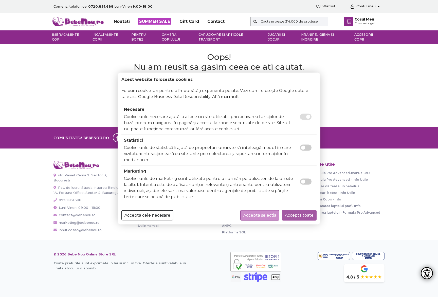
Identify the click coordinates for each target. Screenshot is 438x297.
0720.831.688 (69, 200)
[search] (255, 21)
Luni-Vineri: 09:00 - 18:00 (79, 208)
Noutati (122, 21)
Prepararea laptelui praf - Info (336, 206)
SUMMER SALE (154, 21)
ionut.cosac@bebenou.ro (80, 230)
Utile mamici (148, 226)
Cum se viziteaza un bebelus (335, 186)
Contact (216, 21)
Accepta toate (299, 215)
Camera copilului (171, 37)
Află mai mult (225, 96)
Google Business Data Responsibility (174, 96)
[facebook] (117, 138)
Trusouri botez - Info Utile (333, 193)
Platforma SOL (234, 232)
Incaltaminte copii (105, 37)
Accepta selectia (259, 215)
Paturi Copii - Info (326, 199)
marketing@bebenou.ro (79, 222)
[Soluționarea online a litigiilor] (368, 256)
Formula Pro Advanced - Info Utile (340, 179)
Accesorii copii (363, 37)
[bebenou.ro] (78, 21)
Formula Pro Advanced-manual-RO (341, 173)
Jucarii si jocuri (276, 37)
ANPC (226, 226)
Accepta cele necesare (147, 215)
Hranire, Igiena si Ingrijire (317, 37)
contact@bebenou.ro (77, 215)
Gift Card (189, 21)
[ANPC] (334, 256)
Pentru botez (138, 37)
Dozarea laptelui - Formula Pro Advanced (346, 212)
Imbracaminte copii (65, 37)
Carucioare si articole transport (220, 37)
